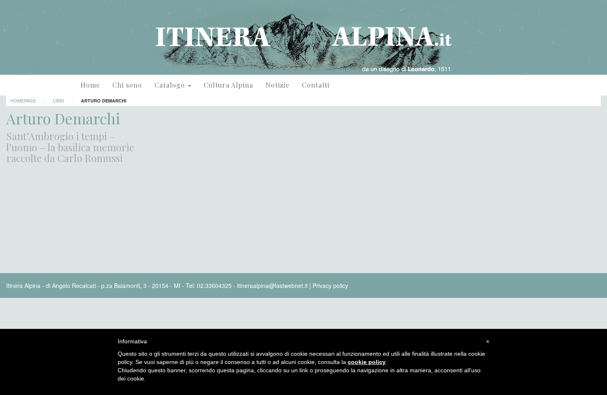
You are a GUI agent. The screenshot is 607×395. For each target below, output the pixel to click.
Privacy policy (330, 285)
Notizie (277, 85)
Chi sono (127, 85)
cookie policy (367, 362)
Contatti (316, 85)
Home (90, 85)
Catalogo (170, 85)
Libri (58, 100)
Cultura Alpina (228, 85)
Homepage (23, 100)
